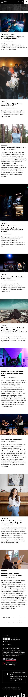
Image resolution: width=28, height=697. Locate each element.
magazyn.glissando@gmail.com (18, 676)
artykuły (4, 144)
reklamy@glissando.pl (16, 680)
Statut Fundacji (7, 644)
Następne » (20, 622)
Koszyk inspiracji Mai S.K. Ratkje (13, 147)
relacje (13, 34)
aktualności (5, 34)
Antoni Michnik (8, 525)
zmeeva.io (18, 689)
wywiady (4, 325)
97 (13, 622)
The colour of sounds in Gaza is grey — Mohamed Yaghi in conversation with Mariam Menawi (14, 330)
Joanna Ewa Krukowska (11, 108)
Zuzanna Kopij (8, 233)
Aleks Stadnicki (8, 41)
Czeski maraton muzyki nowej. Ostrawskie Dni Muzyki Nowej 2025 (12, 373)
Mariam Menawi (8, 334)
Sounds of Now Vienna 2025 (11, 439)
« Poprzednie (6, 617)
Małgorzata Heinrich (10, 149)
